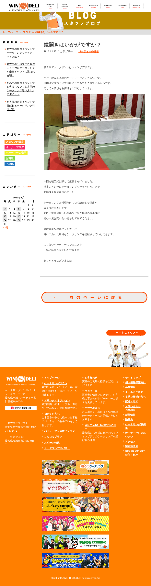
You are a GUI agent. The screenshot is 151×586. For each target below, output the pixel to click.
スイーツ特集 (52, 442)
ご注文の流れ (92, 408)
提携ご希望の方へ (135, 396)
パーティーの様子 (88, 51)
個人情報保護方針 (135, 382)
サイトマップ (133, 377)
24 (5, 220)
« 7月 (5, 227)
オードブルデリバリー (57, 448)
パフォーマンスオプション (59, 430)
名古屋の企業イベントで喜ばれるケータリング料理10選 (21, 105)
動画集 (129, 419)
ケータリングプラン (55, 383)
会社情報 (130, 387)
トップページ (10, 32)
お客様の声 (91, 377)
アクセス (130, 441)
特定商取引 (131, 446)
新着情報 (130, 414)
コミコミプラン (53, 436)
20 (18, 216)
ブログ (26, 32)
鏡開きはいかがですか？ (49, 32)
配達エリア (131, 401)
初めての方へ (52, 413)
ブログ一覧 (91, 391)
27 (18, 220)
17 (5, 216)
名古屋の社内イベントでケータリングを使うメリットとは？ (21, 53)
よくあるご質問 (134, 392)
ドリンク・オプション (57, 400)
